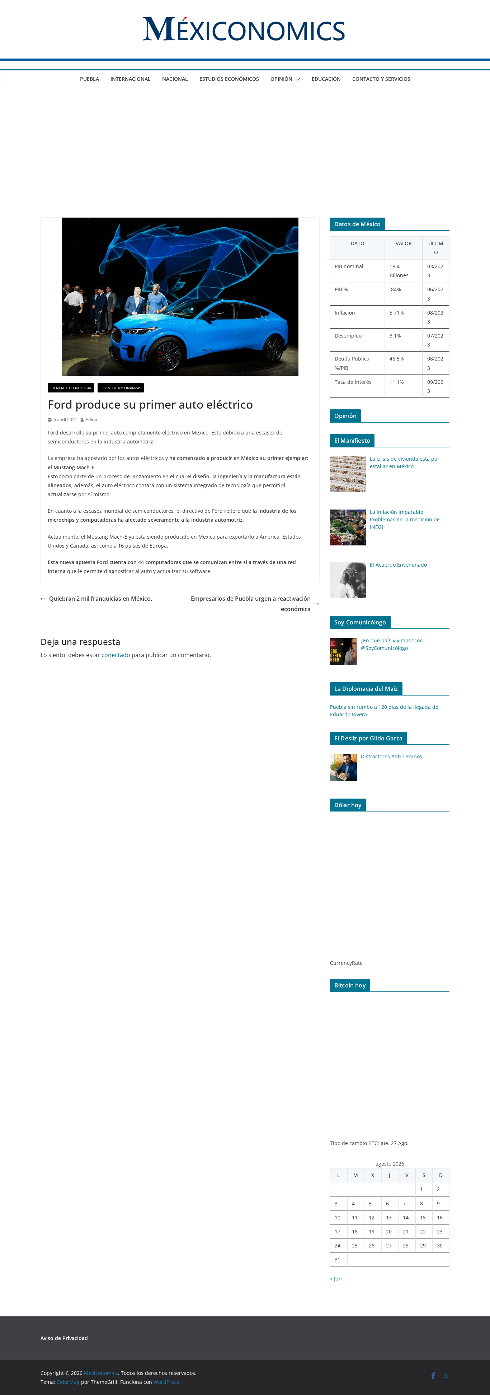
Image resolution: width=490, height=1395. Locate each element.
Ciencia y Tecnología (71, 387)
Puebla (89, 78)
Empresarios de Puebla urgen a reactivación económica (251, 604)
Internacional (130, 78)
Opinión (281, 78)
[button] (296, 79)
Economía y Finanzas (120, 387)
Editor (92, 420)
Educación (326, 78)
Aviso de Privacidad (64, 1338)
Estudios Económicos (229, 78)
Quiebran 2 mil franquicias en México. (100, 599)
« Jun (336, 1278)
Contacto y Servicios (381, 78)
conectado (116, 655)
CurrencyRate (346, 962)
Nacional (175, 78)
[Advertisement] (245, 163)
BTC (373, 1143)
